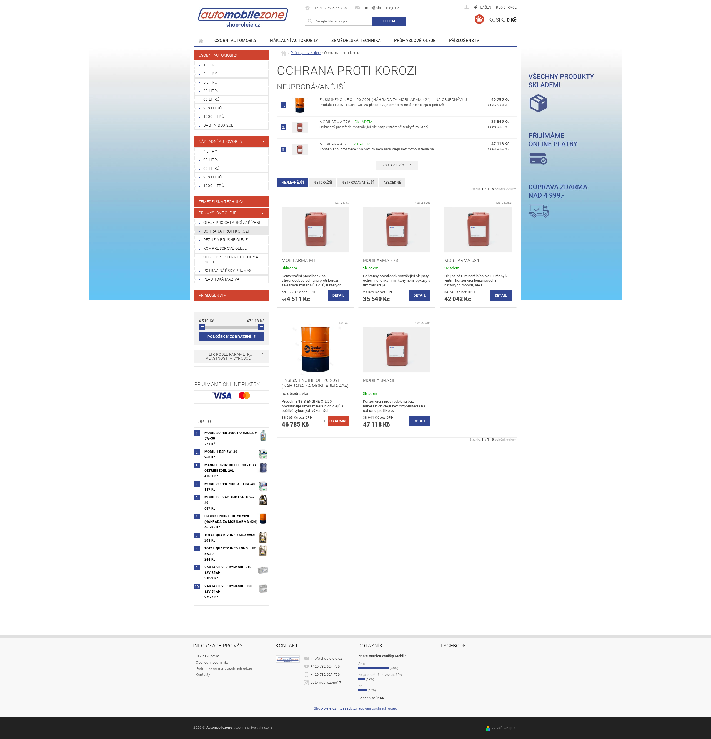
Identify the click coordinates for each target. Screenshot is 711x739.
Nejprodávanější (358, 183)
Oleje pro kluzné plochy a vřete (231, 259)
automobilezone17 (326, 682)
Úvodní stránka (201, 41)
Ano (361, 664)
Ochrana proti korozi (226, 231)
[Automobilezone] (243, 15)
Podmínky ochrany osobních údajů (224, 668)
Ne (360, 686)
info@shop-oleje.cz (326, 658)
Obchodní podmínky (212, 662)
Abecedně (392, 183)
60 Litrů (211, 99)
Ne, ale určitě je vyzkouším (380, 675)
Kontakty (203, 674)
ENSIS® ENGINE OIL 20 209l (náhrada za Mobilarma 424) (393, 99)
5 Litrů (210, 82)
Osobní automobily (235, 40)
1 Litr (209, 65)
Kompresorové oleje (225, 248)
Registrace (506, 7)
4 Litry (210, 73)
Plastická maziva (221, 279)
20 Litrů (211, 91)
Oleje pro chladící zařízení (232, 222)
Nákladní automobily (294, 40)
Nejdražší (323, 183)
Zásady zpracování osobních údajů (368, 708)
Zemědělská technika (356, 40)
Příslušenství (465, 40)
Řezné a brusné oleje (225, 240)
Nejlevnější (292, 183)
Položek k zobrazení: (231, 336)
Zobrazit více (394, 165)
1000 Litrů (213, 116)
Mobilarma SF (344, 144)
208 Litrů (212, 108)
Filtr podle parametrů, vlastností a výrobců (229, 356)
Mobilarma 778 (345, 122)
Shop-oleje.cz (325, 708)
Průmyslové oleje (414, 40)
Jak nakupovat (207, 656)
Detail (338, 295)
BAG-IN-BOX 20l (218, 125)
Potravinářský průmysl (228, 270)
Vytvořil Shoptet (504, 728)
